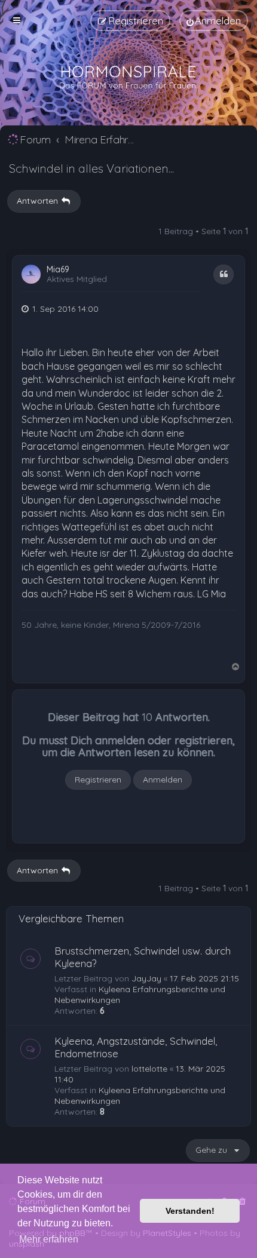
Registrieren (98, 779)
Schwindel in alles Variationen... (91, 168)
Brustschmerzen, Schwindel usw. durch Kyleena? (142, 956)
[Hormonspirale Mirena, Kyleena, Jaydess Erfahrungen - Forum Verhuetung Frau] (128, 78)
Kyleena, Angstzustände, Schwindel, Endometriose (135, 1047)
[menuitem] (213, 20)
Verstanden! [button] (190, 1211)
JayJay (146, 978)
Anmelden (162, 779)
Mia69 (58, 270)
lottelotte (149, 1068)
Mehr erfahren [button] (48, 1239)
